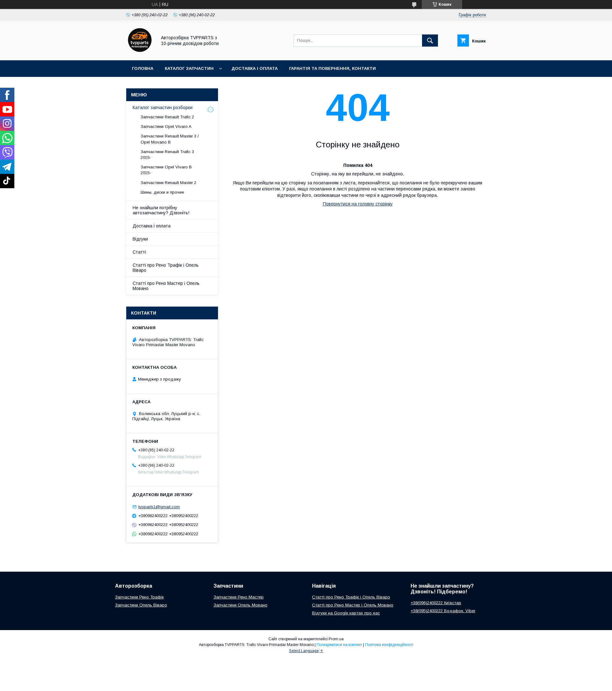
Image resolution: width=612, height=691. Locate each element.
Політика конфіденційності (389, 645)
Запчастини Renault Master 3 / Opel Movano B (170, 139)
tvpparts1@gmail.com (159, 506)
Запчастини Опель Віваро (141, 605)
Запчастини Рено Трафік (139, 597)
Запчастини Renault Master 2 (168, 182)
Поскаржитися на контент (339, 645)
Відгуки (140, 238)
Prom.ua (336, 639)
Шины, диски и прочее (162, 192)
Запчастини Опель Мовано (240, 605)
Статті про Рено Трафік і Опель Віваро (166, 268)
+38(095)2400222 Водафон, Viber (443, 610)
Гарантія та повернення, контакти (332, 68)
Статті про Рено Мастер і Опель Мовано (166, 286)
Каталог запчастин (189, 68)
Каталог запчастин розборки (163, 107)
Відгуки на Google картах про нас (346, 613)
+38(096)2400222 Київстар (436, 602)
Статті (139, 252)
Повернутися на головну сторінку (358, 203)
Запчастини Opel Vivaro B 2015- (166, 170)
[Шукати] (430, 40)
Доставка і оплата (254, 68)
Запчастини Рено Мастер (239, 597)
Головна (142, 68)
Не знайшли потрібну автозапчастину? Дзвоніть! (161, 210)
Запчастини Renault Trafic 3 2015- (167, 154)
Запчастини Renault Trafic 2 (167, 117)
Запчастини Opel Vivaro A (166, 126)
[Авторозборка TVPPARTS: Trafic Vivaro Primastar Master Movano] (139, 52)
